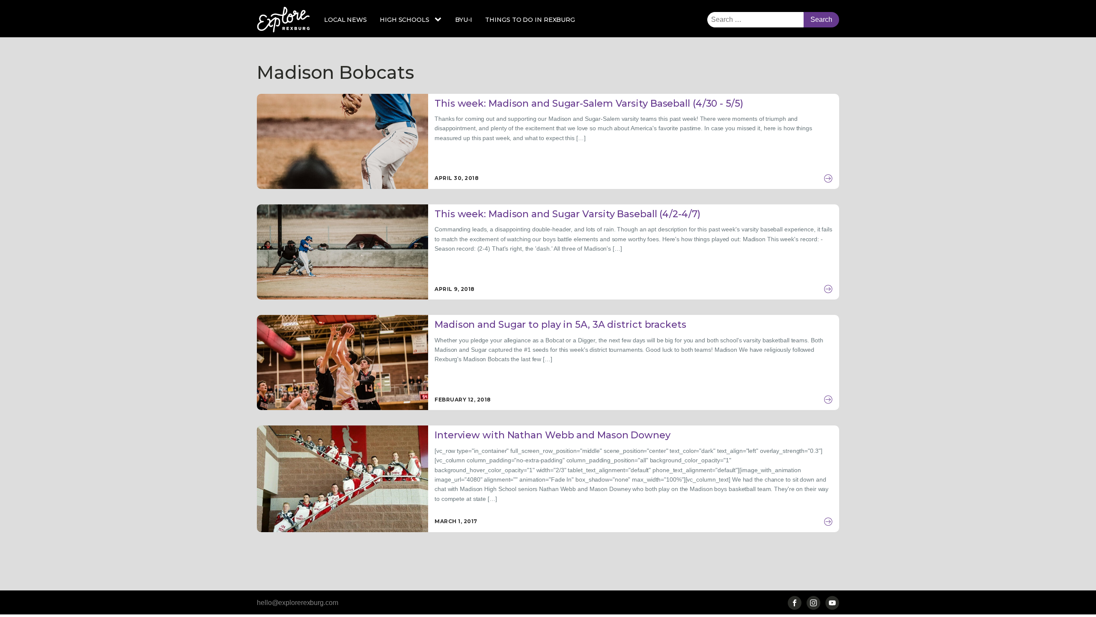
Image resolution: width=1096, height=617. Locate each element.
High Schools (404, 20)
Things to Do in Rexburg (530, 20)
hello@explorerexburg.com (297, 602)
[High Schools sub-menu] (440, 20)
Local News (345, 20)
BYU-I (464, 20)
